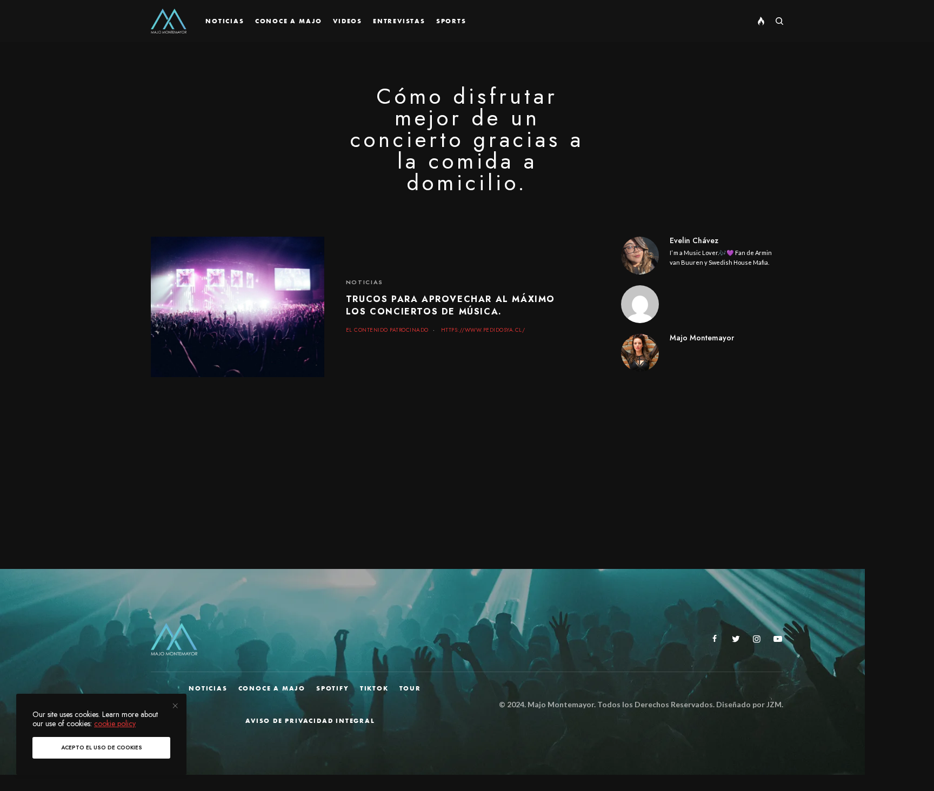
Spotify (332, 688)
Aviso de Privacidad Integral (310, 720)
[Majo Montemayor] (168, 21)
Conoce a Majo (271, 688)
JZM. (774, 704)
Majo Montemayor (702, 337)
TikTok (374, 688)
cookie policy (115, 723)
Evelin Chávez (694, 240)
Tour (410, 688)
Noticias (364, 282)
